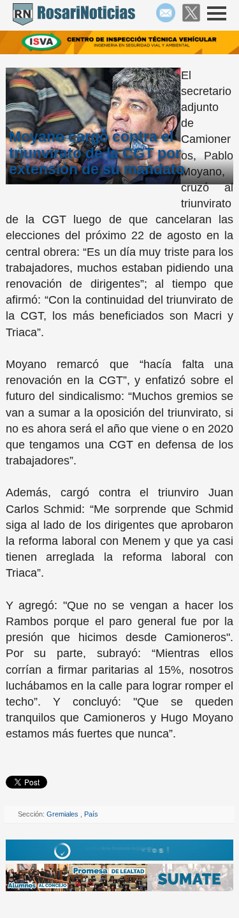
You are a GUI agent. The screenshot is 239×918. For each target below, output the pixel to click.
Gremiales (63, 814)
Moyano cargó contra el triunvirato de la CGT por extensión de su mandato (97, 152)
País (91, 814)
